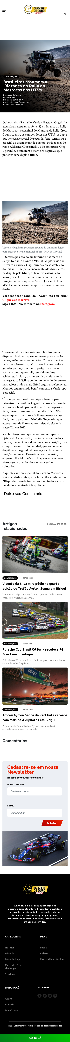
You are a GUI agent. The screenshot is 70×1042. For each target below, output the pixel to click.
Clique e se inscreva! (16, 300)
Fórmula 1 (10, 953)
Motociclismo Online (52, 959)
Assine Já (35, 1038)
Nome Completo (15, 784)
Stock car (10, 974)
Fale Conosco (13, 1010)
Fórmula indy (12, 959)
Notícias (9, 947)
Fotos (43, 947)
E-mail (10, 806)
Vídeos (44, 953)
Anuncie (9, 1004)
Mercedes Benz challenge (14, 967)
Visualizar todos (58, 524)
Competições (11, 77)
